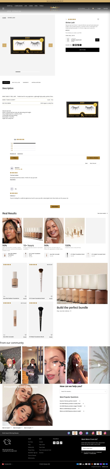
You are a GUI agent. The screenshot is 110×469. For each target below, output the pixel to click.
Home (4, 17)
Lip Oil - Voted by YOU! (14, 11)
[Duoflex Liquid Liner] (68, 40)
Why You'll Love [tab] (16, 82)
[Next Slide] (51, 45)
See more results (102, 213)
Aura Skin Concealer (54, 254)
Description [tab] (6, 82)
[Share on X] (80, 45)
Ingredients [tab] (26, 82)
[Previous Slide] (4, 45)
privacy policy (93, 453)
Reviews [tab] (13, 154)
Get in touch (6, 428)
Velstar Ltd (105, 466)
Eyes (36, 6)
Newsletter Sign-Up (32, 452)
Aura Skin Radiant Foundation (12, 254)
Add (97, 40)
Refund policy (31, 458)
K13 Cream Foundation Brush (34, 254)
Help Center (42, 444)
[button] (72, 19)
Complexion (18, 6)
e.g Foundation (81, 8)
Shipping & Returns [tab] (36, 82)
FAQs (29, 444)
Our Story (30, 442)
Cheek (31, 6)
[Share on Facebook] (76, 45)
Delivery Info (31, 447)
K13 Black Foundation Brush (77, 254)
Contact (41, 442)
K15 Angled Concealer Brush (98, 254)
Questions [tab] (20, 154)
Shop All (10, 6)
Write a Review (95, 158)
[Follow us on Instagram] (73, 45)
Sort (86, 163)
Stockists (41, 452)
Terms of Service (32, 455)
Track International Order (45, 450)
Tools (41, 6)
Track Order (42, 447)
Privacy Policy (31, 450)
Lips (25, 6)
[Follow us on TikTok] (78, 45)
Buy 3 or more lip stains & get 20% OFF (55, 1)
